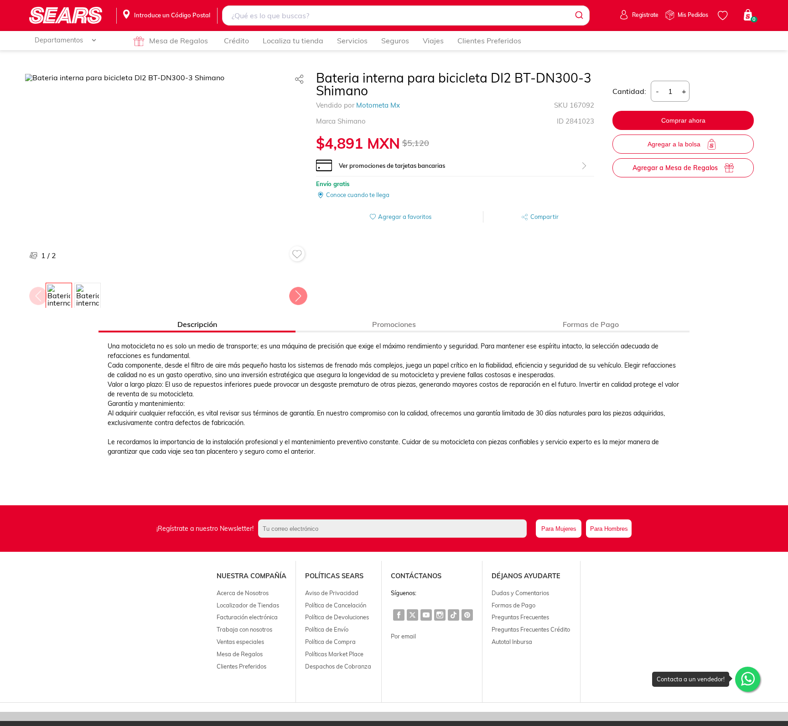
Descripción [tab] (197, 324)
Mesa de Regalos (178, 40)
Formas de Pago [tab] (591, 324)
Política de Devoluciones (337, 617)
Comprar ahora (683, 120)
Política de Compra (330, 641)
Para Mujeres (558, 528)
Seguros (395, 40)
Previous (38, 294)
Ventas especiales (240, 641)
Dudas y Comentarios (520, 592)
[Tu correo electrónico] (395, 528)
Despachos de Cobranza (338, 666)
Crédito (236, 40)
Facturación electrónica (247, 617)
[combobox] (406, 15)
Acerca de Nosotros (243, 592)
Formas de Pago (513, 605)
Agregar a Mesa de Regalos (675, 168)
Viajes (433, 40)
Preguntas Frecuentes (520, 617)
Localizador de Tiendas (248, 605)
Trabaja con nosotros (244, 629)
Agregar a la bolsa (674, 144)
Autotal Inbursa (512, 641)
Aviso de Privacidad (331, 592)
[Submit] (578, 15)
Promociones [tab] (394, 324)
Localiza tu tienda (293, 40)
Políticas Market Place (334, 654)
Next (298, 294)
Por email (403, 636)
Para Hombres (609, 528)
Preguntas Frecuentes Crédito (531, 629)
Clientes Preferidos (489, 40)
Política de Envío (326, 629)
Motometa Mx (378, 105)
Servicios (352, 40)
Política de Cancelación (335, 605)
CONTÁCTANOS (416, 576)
